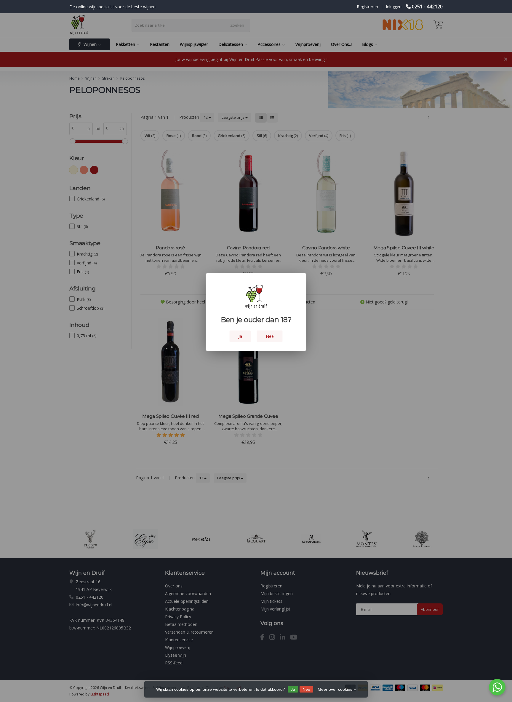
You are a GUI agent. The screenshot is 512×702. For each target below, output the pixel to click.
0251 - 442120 (427, 6)
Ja (293, 689)
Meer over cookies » (337, 689)
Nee (306, 689)
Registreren (367, 6)
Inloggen (393, 6)
